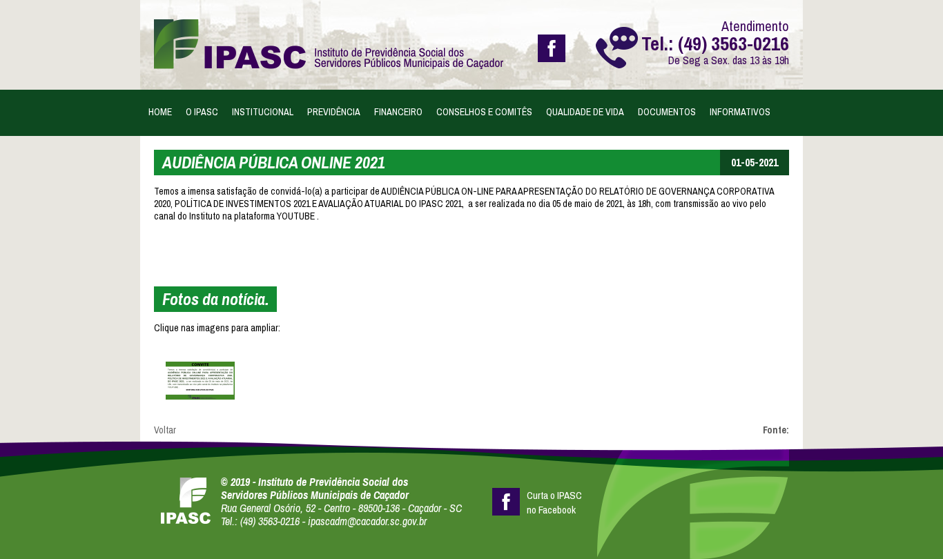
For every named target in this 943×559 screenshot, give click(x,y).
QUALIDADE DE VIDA (585, 112)
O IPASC (202, 112)
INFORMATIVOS (740, 112)
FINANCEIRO (398, 112)
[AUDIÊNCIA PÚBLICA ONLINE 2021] (200, 380)
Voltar (165, 430)
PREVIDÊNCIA (333, 112)
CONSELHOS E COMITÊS (484, 112)
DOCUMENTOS (667, 112)
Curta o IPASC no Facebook (554, 502)
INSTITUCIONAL (262, 112)
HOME (160, 112)
